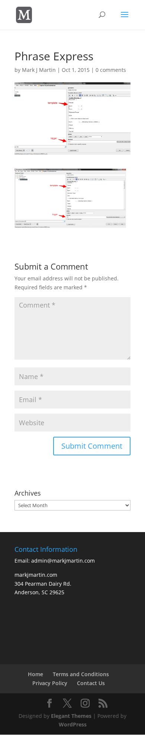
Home (35, 674)
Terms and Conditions (81, 674)
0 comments (111, 69)
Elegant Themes (71, 715)
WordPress (73, 724)
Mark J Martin (39, 69)
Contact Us (91, 683)
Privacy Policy (49, 683)
